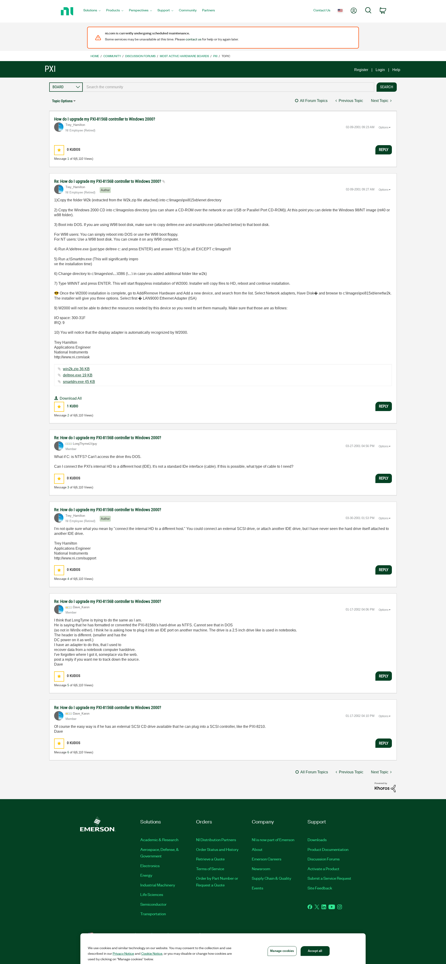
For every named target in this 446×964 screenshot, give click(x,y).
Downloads (317, 839)
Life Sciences (151, 894)
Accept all (315, 951)
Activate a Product (323, 868)
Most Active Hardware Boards (184, 56)
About (257, 849)
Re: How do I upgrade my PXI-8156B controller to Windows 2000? (108, 181)
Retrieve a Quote (210, 858)
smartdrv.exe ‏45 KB (79, 382)
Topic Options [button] (62, 101)
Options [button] (383, 127)
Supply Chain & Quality (271, 878)
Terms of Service (210, 868)
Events (257, 887)
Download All (71, 398)
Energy (146, 875)
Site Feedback (320, 887)
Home (95, 56)
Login (380, 70)
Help (396, 70)
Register (361, 70)
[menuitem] (92, 11)
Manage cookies (282, 951)
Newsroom (261, 868)
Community (112, 56)
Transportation (153, 913)
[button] (59, 150)
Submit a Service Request (329, 878)
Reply (383, 149)
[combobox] (228, 87)
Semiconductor (153, 904)
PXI (215, 56)
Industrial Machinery (157, 884)
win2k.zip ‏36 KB (76, 369)
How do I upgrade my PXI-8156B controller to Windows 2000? (104, 119)
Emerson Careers (266, 858)
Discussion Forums (140, 56)
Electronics (150, 865)
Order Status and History (217, 849)
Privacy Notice (123, 953)
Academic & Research (159, 839)
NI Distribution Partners (216, 839)
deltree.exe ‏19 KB (77, 375)
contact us (193, 39)
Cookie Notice (151, 953)
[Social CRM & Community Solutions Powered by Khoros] (385, 787)
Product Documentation (328, 849)
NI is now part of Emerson (273, 839)
